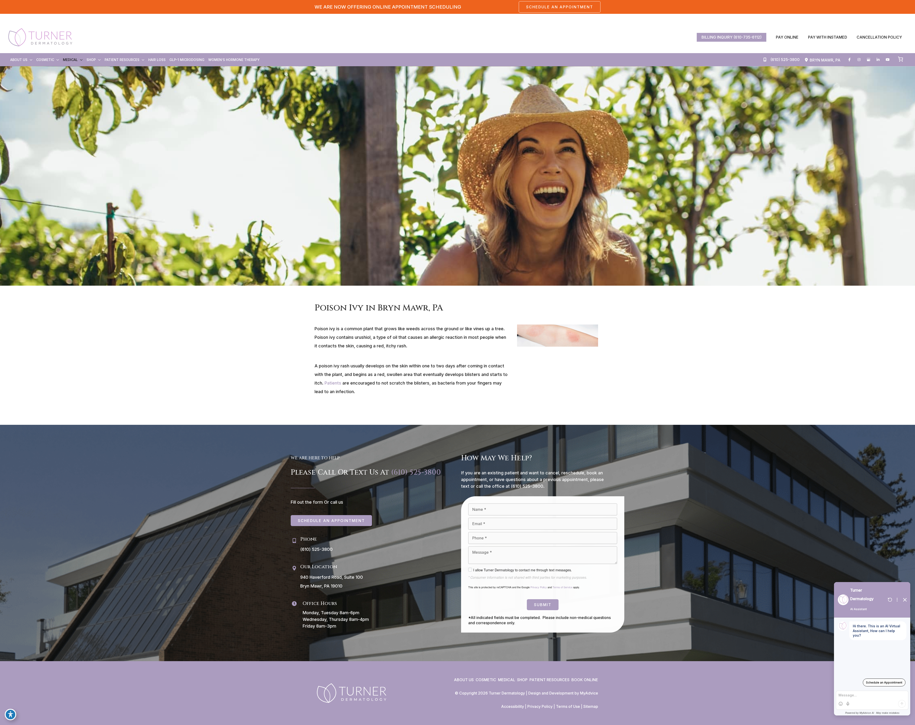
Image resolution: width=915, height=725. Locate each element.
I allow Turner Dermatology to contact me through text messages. (522, 570)
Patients (333, 382)
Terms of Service (562, 587)
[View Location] (807, 59)
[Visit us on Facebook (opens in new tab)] (849, 59)
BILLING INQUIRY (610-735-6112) (732, 37)
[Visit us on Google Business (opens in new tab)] (868, 59)
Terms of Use (568, 706)
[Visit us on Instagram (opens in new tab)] (859, 59)
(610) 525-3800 (416, 472)
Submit (542, 604)
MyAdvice (589, 693)
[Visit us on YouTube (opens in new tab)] (887, 59)
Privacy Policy (538, 587)
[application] (29, 59)
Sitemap (590, 706)
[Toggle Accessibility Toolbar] (10, 714)
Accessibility (512, 706)
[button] (559, 7)
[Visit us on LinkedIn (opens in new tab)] (878, 59)
